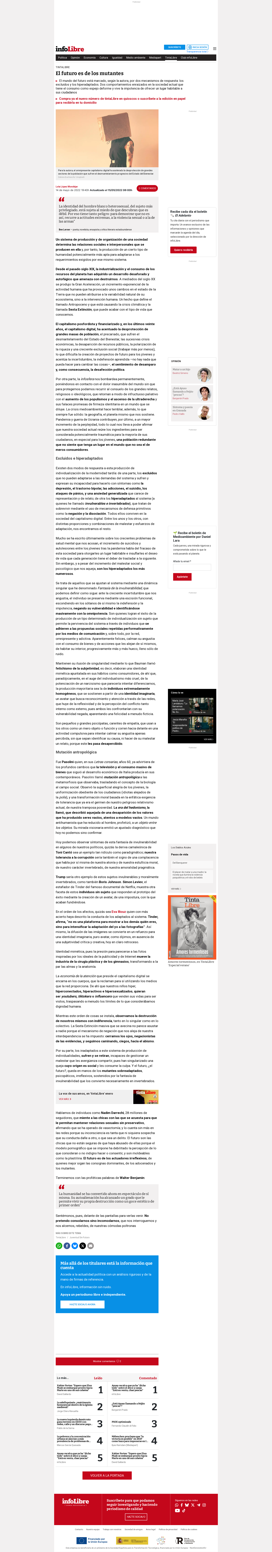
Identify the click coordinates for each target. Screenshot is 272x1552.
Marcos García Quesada (69, 1445)
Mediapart (155, 57)
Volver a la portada (107, 1475)
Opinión (75, 57)
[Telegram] (198, 1505)
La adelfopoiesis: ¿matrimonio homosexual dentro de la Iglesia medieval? (74, 1405)
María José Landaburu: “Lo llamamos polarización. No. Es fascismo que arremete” (180, 706)
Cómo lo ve (177, 692)
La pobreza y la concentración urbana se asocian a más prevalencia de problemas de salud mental (74, 1440)
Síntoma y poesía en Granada (183, 409)
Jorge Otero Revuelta (67, 1411)
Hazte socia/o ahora (82, 1304)
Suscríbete (174, 47)
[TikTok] (184, 1510)
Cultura (103, 57)
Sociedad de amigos (134, 1529)
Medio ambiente (135, 57)
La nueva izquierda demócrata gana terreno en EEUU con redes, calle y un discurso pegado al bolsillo (75, 1423)
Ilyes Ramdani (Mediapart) (125, 1445)
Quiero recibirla (183, 249)
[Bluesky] (187, 1505)
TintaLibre (171, 57)
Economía (90, 57)
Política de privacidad (168, 1529)
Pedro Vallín (178, 414)
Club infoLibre (189, 57)
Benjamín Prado (120, 1410)
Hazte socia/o (136, 1516)
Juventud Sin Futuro (80, 1237)
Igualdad (117, 57)
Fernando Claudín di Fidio (124, 1426)
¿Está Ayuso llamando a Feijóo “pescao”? (128, 1404)
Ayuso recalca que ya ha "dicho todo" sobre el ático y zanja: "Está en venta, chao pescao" (74, 1456)
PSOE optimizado (121, 1421)
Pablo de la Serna (65, 1428)
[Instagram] (204, 1505)
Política (62, 57)
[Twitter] (193, 1505)
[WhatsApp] (176, 1505)
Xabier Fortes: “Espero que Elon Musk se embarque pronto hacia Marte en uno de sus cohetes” (74, 1388)
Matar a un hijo (181, 369)
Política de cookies (189, 1529)
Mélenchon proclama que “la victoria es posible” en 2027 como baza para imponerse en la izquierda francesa (130, 1440)
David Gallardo (64, 1394)
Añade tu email (182, 561)
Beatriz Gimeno (180, 373)
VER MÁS (208, 739)
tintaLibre (63, 67)
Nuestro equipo (92, 1529)
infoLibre (61, 1462)
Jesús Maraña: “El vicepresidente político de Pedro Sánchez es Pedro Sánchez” (180, 725)
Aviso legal (151, 1529)
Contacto (79, 1529)
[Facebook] (182, 1505)
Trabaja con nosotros (112, 1529)
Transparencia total (197, 51)
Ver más (175, 889)
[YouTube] (177, 1510)
